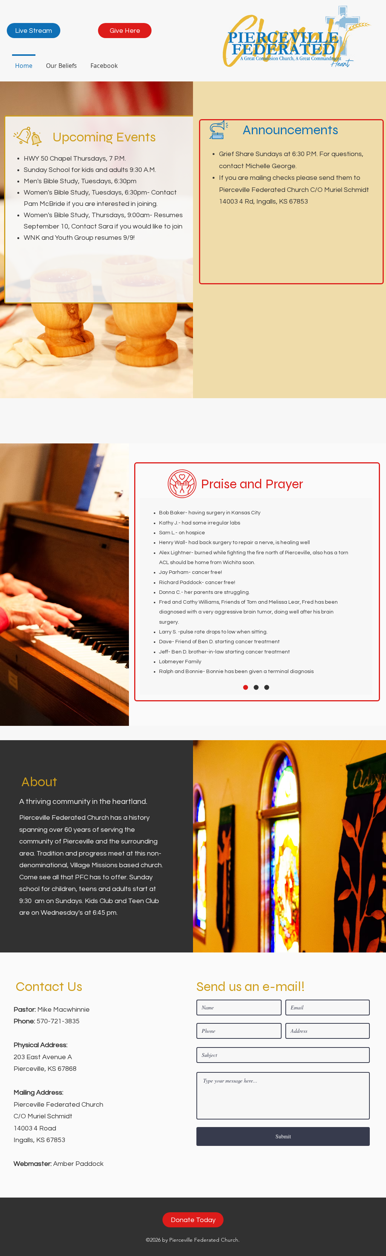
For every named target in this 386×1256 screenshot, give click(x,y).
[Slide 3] (266, 687)
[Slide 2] (256, 687)
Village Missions (93, 865)
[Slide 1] (245, 687)
